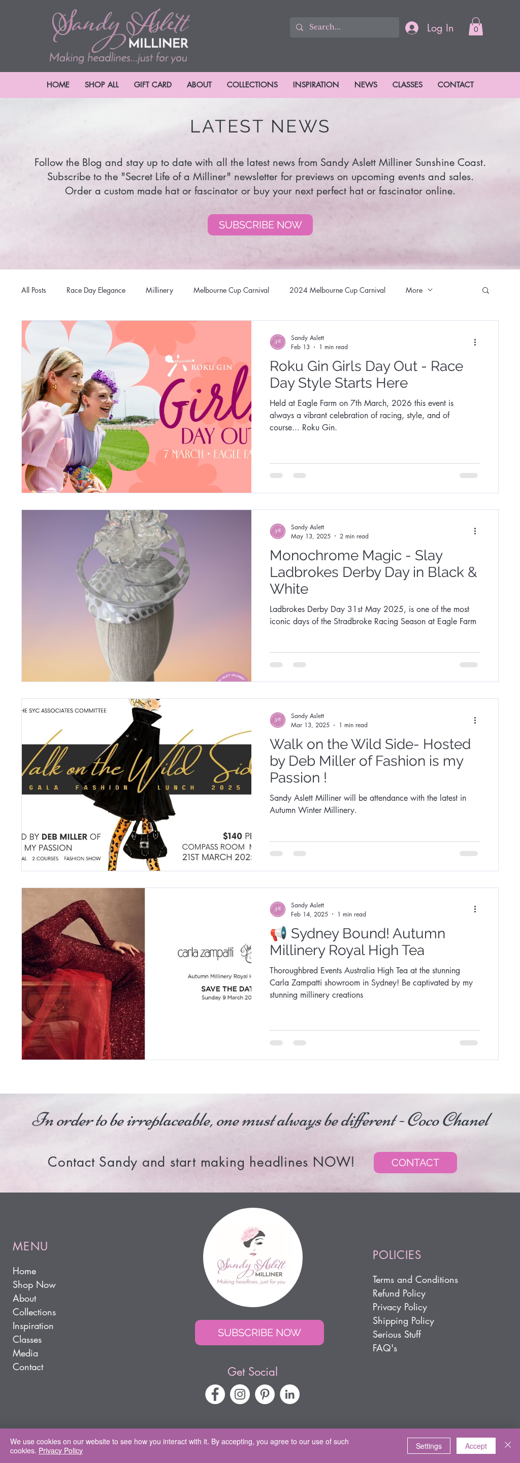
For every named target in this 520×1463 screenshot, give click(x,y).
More (414, 290)
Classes (27, 1339)
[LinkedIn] (290, 1394)
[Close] (508, 1446)
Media (25, 1353)
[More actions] (478, 342)
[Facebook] (215, 1394)
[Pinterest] (265, 1394)
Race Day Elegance (96, 290)
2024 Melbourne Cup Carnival (337, 290)
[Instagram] (240, 1394)
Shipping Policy (403, 1320)
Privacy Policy (400, 1307)
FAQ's (385, 1348)
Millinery (159, 290)
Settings (429, 1446)
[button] (475, 26)
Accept (476, 1446)
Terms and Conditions (415, 1279)
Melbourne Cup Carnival (231, 290)
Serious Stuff (397, 1334)
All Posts (33, 290)
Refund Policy (399, 1293)
